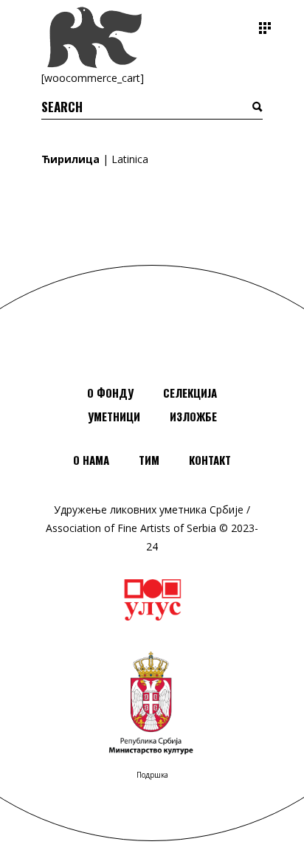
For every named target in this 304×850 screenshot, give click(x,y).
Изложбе (193, 416)
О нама (91, 460)
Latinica (129, 159)
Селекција (190, 392)
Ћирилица (70, 159)
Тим (149, 460)
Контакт (210, 460)
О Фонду (110, 392)
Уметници (114, 416)
